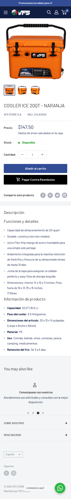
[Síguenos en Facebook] (6, 473)
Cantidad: (10, 154)
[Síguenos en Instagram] (13, 473)
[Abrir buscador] (49, 12)
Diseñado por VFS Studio (17, 491)
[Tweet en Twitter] (57, 195)
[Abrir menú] (6, 12)
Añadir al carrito (35, 168)
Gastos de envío (27, 133)
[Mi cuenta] (56, 12)
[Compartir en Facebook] (43, 195)
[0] (64, 12)
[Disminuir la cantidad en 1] (22, 154)
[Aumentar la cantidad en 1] (42, 154)
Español (10, 454)
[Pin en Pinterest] (50, 195)
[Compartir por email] (64, 195)
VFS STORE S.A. (13, 114)
